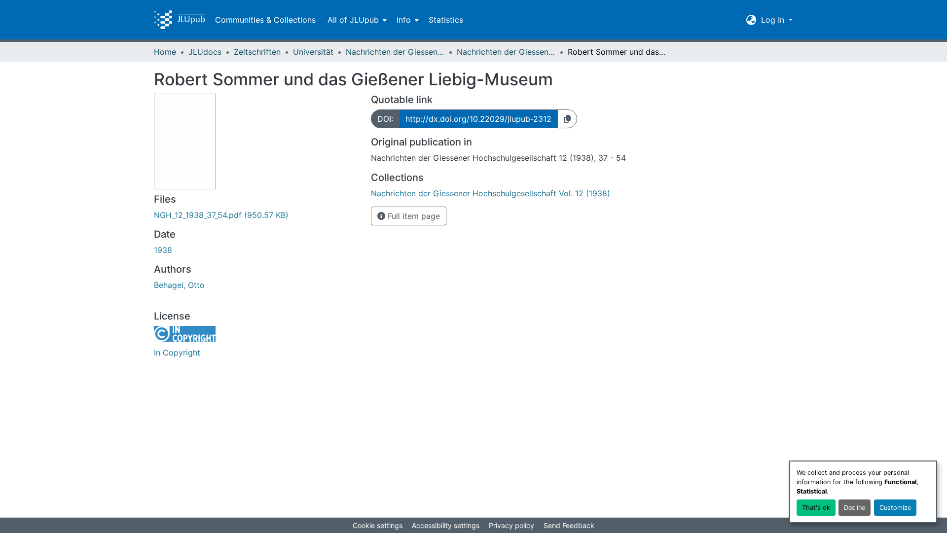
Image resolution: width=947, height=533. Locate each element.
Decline (854, 507)
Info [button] (404, 20)
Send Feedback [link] (569, 525)
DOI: (385, 119)
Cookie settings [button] (377, 525)
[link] (256, 215)
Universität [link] (313, 52)
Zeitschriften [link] (257, 52)
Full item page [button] (412, 216)
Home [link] (165, 52)
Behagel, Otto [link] (179, 285)
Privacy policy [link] (511, 525)
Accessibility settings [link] (445, 525)
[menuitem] (356, 19)
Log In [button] (774, 20)
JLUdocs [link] (204, 52)
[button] (179, 20)
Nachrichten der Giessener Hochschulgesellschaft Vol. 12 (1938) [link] (506, 52)
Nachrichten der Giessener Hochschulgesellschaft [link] (395, 52)
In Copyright (177, 352)
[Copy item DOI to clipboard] (567, 118)
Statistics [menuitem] (446, 20)
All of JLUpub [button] (353, 20)
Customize (895, 507)
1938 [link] (163, 250)
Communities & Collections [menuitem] (265, 20)
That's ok (816, 507)
